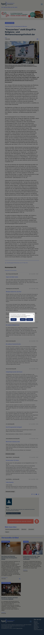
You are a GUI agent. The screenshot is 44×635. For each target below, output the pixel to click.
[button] (42, 5)
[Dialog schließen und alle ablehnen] (33, 314)
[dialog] (22, 317)
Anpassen (13, 319)
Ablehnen (23, 319)
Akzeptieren (29, 319)
